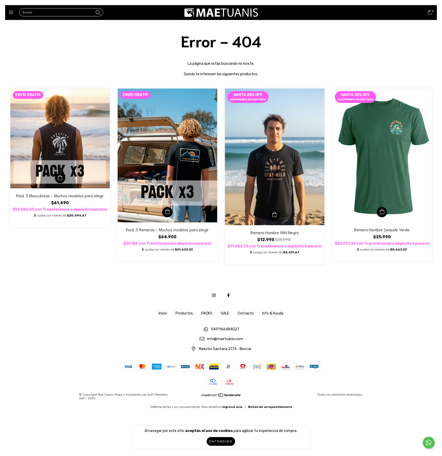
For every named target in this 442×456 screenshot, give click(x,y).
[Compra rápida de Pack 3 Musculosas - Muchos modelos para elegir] (60, 178)
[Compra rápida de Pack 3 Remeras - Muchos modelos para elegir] (167, 212)
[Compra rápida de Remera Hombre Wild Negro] (275, 215)
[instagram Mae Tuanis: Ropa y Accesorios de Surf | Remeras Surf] (214, 295)
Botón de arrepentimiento (270, 407)
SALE (225, 313)
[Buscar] (98, 13)
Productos (184, 313)
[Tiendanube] (221, 396)
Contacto (246, 313)
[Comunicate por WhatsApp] (428, 442)
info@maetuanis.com (225, 339)
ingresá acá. (232, 407)
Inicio (163, 313)
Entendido (221, 441)
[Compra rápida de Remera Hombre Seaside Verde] (382, 212)
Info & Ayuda (272, 313)
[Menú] (12, 12)
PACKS (206, 313)
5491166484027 (225, 329)
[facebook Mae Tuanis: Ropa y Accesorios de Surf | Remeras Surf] (228, 295)
